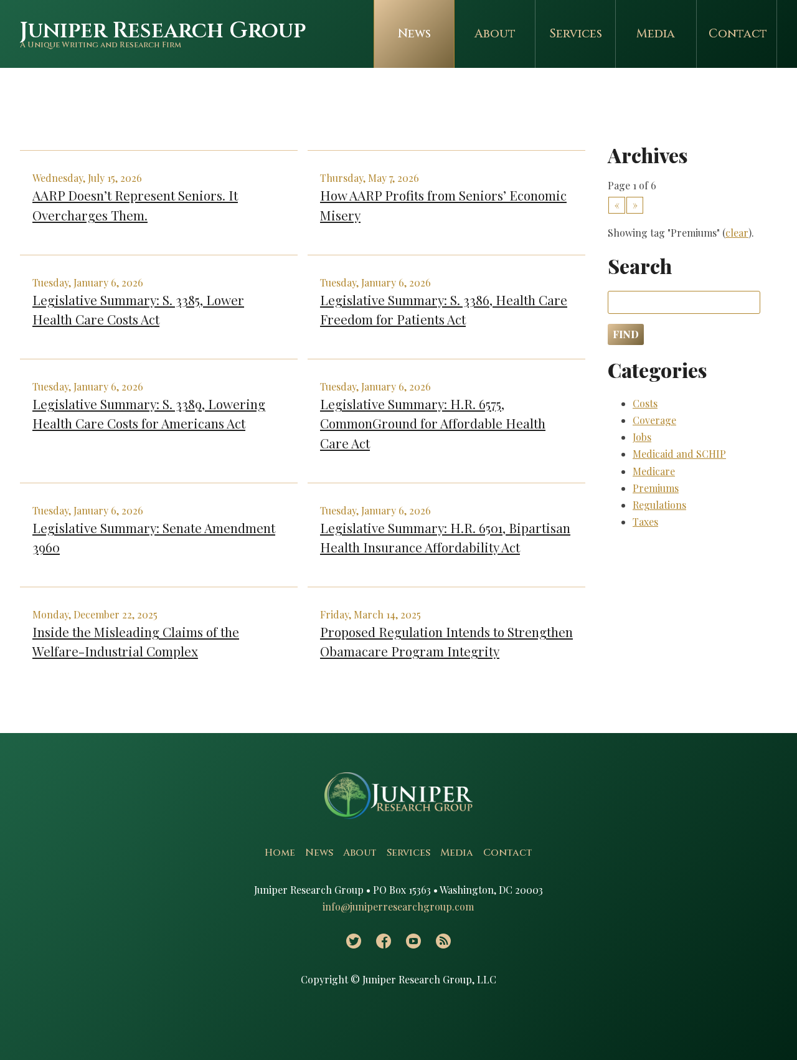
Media (655, 34)
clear (736, 232)
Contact (738, 34)
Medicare (654, 471)
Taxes (645, 521)
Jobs (642, 436)
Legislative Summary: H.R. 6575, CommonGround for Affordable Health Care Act (432, 423)
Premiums (656, 488)
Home (280, 852)
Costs (645, 403)
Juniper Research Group (163, 30)
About (495, 34)
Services (575, 34)
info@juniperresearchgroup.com (398, 906)
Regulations (659, 504)
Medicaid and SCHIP (679, 453)
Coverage (654, 420)
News (414, 34)
